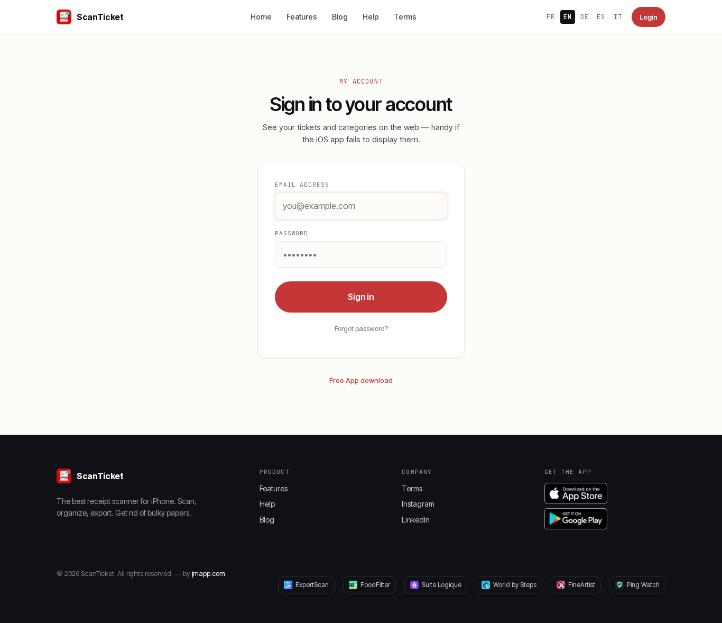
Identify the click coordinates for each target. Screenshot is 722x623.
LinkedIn (416, 519)
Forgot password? (361, 328)
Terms (405, 16)
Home (261, 16)
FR (551, 17)
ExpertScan (312, 585)
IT (618, 17)
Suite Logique (441, 585)
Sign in (361, 296)
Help (371, 16)
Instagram (418, 503)
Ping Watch (643, 585)
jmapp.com (208, 573)
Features (301, 16)
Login (649, 17)
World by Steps (514, 585)
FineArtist (581, 585)
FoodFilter (375, 585)
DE (584, 17)
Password (291, 233)
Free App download (361, 380)
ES (601, 17)
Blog (340, 16)
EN (567, 17)
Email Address (302, 184)
